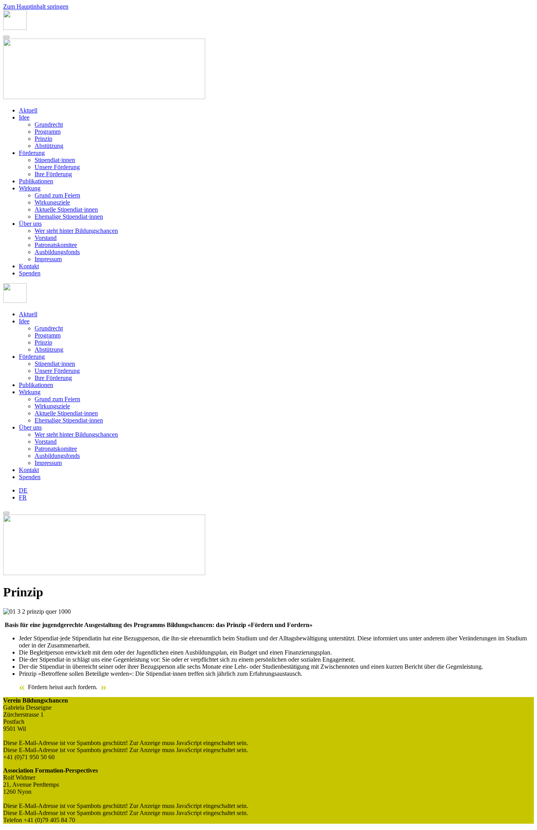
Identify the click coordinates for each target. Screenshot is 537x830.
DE (23, 490)
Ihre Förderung (53, 174)
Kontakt (29, 266)
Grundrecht (49, 124)
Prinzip (43, 138)
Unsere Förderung (57, 167)
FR (23, 497)
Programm (48, 131)
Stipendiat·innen (55, 160)
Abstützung (49, 145)
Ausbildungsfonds (57, 252)
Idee (24, 117)
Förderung (32, 152)
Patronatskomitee (56, 245)
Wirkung (29, 188)
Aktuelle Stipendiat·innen (66, 209)
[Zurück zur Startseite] (15, 27)
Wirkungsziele (52, 202)
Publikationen (36, 181)
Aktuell (28, 110)
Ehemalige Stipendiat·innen (69, 216)
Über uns (30, 223)
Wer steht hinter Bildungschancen (76, 230)
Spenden (29, 273)
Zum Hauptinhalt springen (35, 6)
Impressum (48, 259)
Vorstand (46, 237)
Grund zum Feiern (57, 195)
